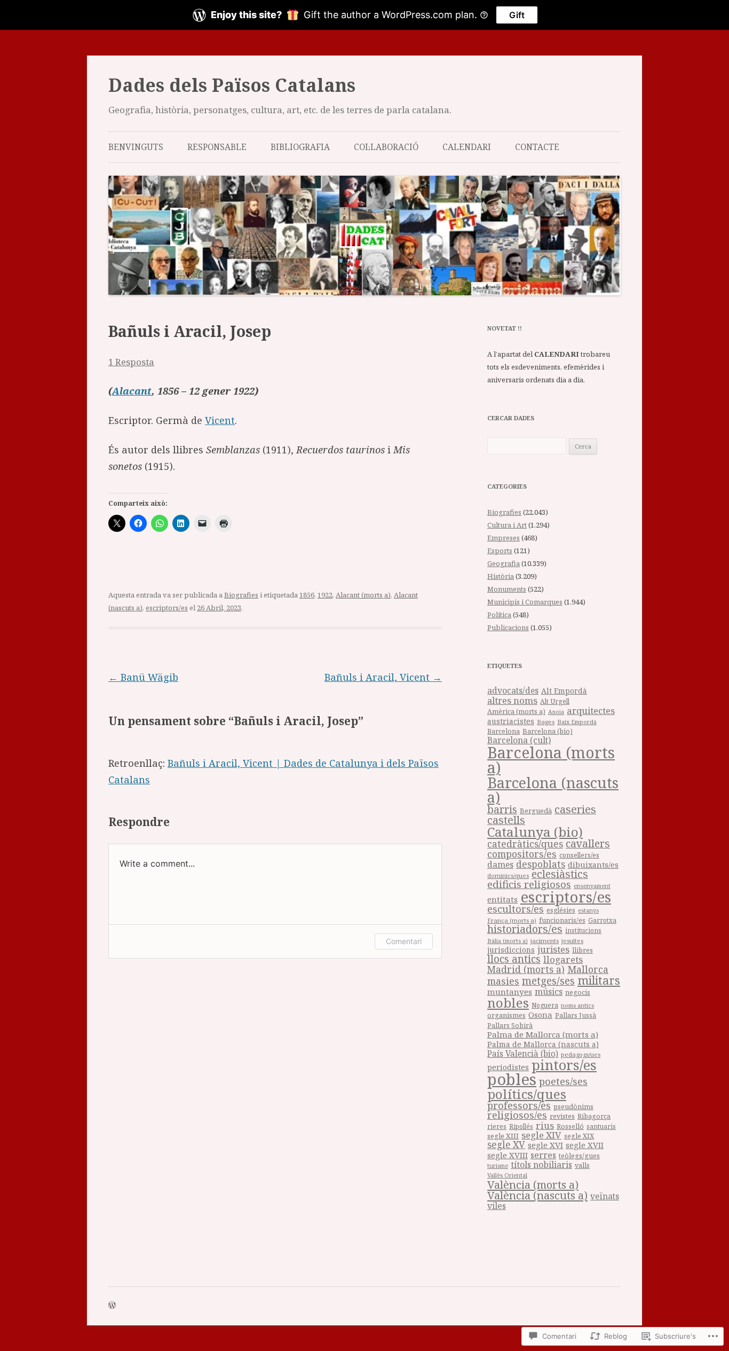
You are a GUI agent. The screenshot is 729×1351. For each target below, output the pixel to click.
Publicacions (508, 627)
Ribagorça (594, 1116)
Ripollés (521, 1126)
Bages (545, 722)
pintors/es (564, 1065)
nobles (508, 1002)
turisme (497, 1165)
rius (545, 1125)
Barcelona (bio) (547, 731)
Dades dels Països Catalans (231, 85)
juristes (553, 949)
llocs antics (514, 959)
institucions (583, 930)
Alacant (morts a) (363, 595)
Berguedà (536, 810)
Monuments (506, 589)
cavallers (588, 843)
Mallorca (587, 969)
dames (500, 864)
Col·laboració (386, 147)
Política (499, 614)
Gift (517, 15)
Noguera (545, 1005)
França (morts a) (511, 920)
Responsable (217, 147)
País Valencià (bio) (522, 1053)
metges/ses (548, 980)
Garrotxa (602, 920)
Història (500, 576)
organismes (506, 1015)
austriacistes (510, 721)
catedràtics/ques (525, 843)
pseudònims (573, 1106)
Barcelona (503, 731)
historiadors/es (524, 929)
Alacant (132, 390)
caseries (575, 809)
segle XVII (585, 1145)
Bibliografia (300, 147)
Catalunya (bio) (535, 832)
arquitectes (591, 710)
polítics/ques (526, 1094)
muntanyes (509, 991)
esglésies (560, 910)
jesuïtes (572, 941)
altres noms (512, 700)
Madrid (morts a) (526, 969)
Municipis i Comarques (524, 602)
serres (543, 1155)
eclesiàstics (560, 874)
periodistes (508, 1067)
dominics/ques (508, 875)
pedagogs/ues (580, 1054)
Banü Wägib (143, 677)
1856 (306, 595)
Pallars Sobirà (510, 1025)
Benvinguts (135, 147)
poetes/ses (563, 1081)
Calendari (466, 147)
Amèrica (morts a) (516, 711)
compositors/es (522, 853)
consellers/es (579, 855)
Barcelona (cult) (519, 740)
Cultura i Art (507, 525)
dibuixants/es (593, 865)
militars (598, 980)
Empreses (503, 538)
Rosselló (570, 1126)
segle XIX (579, 1136)
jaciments (544, 941)
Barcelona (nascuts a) (553, 790)
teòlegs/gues (579, 1155)
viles (496, 1206)
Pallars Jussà (575, 1015)
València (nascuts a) (537, 1195)
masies (503, 981)
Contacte (537, 147)
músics (548, 991)
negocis (577, 992)
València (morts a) (533, 1184)
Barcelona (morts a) (551, 760)
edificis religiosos (529, 884)
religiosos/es (517, 1114)
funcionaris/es (562, 920)
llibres (582, 950)
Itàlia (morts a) (507, 941)
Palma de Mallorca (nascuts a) (543, 1044)
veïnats (604, 1196)
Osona (540, 1014)
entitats (502, 899)
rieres (496, 1126)
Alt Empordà (564, 691)
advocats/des (512, 690)
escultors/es (515, 908)
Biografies (241, 595)
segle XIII (503, 1136)
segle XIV (541, 1135)
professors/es (519, 1105)
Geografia (503, 563)
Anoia (556, 712)
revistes (562, 1116)
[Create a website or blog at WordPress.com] (112, 1305)
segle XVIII (507, 1155)
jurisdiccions (511, 950)
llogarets (563, 959)
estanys (588, 910)
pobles (511, 1079)
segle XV (506, 1144)
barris (502, 809)
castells (506, 820)
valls (582, 1165)
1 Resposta (131, 362)
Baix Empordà (577, 722)
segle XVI (545, 1145)
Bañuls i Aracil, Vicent (383, 677)
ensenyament (592, 886)
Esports (499, 550)
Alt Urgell (554, 701)
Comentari (404, 941)
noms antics (577, 1005)
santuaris (601, 1126)
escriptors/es (167, 607)
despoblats (540, 864)
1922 (325, 595)
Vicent (220, 420)
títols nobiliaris (541, 1165)
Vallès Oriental (507, 1175)
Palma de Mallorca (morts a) (542, 1034)
